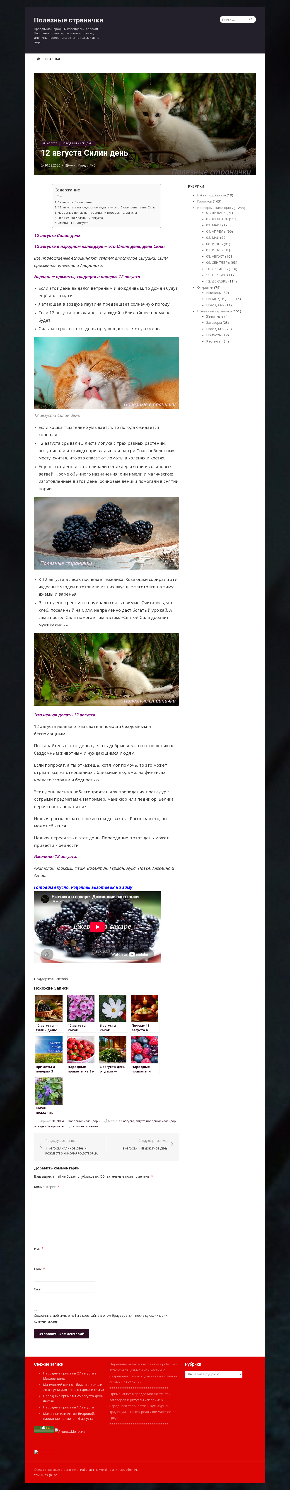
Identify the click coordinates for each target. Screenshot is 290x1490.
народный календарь (162, 1121)
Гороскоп (204, 201)
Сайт (38, 1289)
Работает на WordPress (97, 1470)
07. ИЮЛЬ (214, 250)
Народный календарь (78, 143)
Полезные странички (68, 20)
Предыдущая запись (71, 1146)
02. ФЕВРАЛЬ (217, 219)
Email (39, 1269)
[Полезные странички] (38, 58)
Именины (214, 292)
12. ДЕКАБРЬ (216, 281)
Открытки (205, 287)
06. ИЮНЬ (214, 243)
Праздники (215, 305)
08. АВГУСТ (50, 143)
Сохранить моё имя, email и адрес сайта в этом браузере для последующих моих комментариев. (100, 1318)
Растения (214, 341)
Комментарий (46, 1186)
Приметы (214, 335)
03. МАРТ (213, 225)
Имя (38, 1248)
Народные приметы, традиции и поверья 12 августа (97, 212)
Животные (214, 316)
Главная (52, 59)
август (140, 1121)
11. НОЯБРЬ (216, 275)
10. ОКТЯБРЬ (217, 268)
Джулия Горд (75, 165)
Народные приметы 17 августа (68, 1407)
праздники (42, 1126)
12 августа (126, 1121)
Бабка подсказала (211, 195)
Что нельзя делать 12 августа (80, 218)
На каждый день (220, 298)
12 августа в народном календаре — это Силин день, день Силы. (107, 207)
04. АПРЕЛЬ (216, 231)
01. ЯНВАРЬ (216, 212)
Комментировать (85, 1126)
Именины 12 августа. (73, 223)
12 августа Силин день (75, 202)
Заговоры (214, 322)
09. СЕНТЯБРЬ (218, 262)
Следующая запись (144, 1144)
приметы (57, 1126)
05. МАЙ (212, 237)
